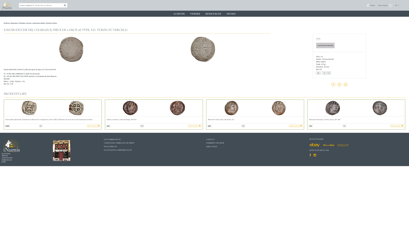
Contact (210, 139)
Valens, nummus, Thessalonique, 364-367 (122, 120)
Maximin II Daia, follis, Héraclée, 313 (221, 120)
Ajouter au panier (92, 126)
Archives (7, 23)
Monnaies (14, 23)
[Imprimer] (345, 84)
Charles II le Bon (51, 23)
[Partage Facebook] (333, 84)
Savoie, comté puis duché (35, 23)
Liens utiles (211, 146)
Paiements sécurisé (215, 143)
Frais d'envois (110, 146)
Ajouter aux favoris (325, 45)
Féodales (22, 23)
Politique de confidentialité (118, 150)
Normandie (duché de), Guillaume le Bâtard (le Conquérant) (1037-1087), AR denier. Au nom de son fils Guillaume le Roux (49, 120)
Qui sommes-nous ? (112, 139)
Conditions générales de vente (119, 143)
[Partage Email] (339, 84)
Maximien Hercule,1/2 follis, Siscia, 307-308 (324, 120)
